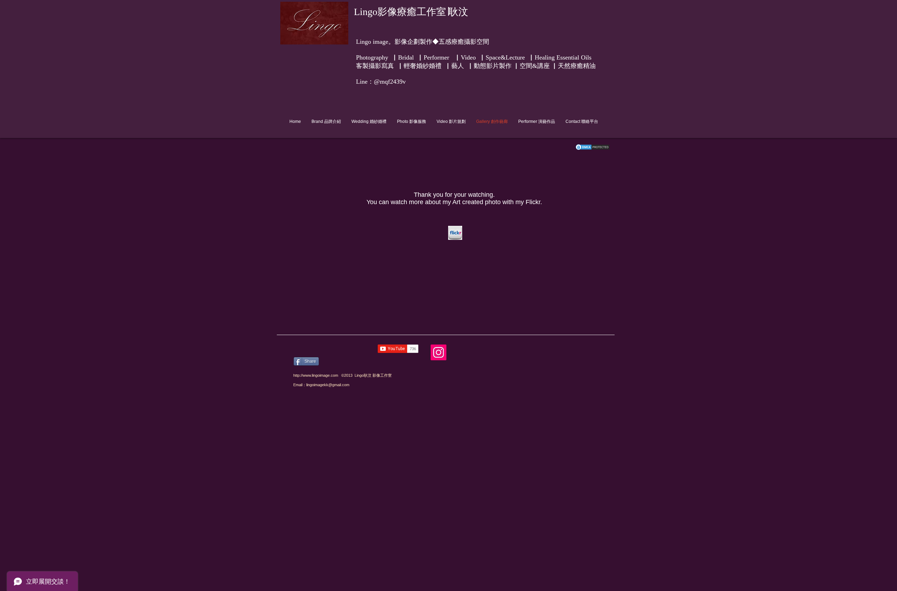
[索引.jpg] (455, 233)
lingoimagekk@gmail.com (327, 385)
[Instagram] (438, 352)
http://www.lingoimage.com (315, 375)
